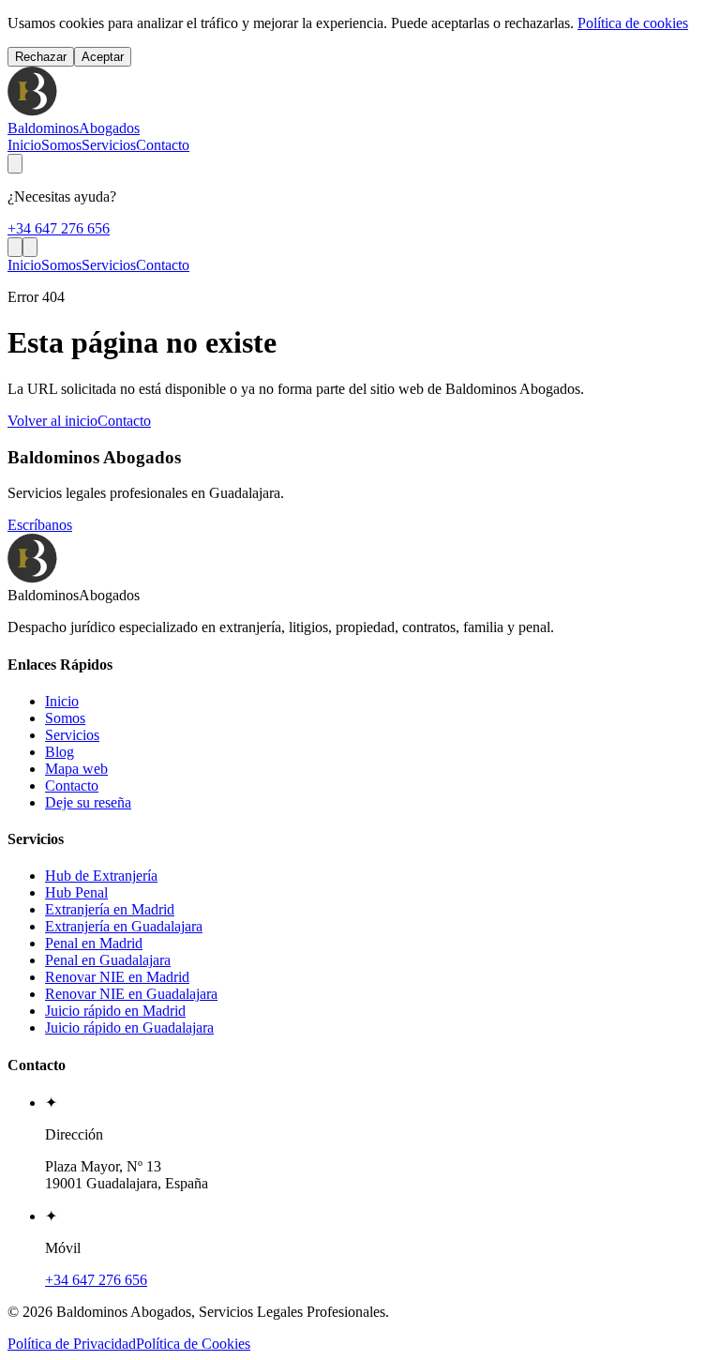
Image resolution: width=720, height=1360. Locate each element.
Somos (61, 145)
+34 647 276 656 (59, 228)
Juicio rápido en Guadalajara (129, 1027)
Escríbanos (40, 525)
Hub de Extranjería (101, 876)
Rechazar (41, 57)
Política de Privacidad (72, 1344)
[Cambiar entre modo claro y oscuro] (15, 164)
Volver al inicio (53, 421)
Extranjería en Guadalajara (123, 926)
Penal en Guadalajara (108, 960)
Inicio (24, 145)
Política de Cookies (193, 1344)
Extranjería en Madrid (109, 909)
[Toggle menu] (30, 247)
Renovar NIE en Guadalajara (131, 994)
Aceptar (103, 57)
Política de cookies (633, 23)
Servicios (109, 145)
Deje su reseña (88, 802)
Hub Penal (76, 892)
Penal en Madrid (93, 943)
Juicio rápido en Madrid (115, 1011)
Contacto (162, 145)
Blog (59, 752)
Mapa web (76, 769)
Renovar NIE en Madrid (117, 977)
